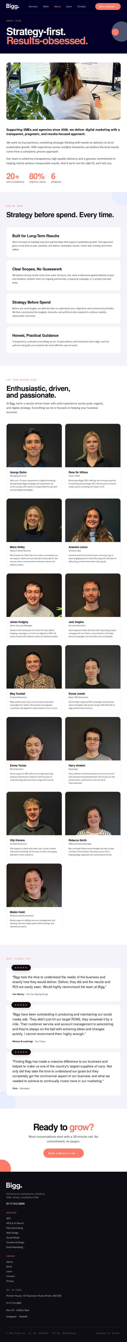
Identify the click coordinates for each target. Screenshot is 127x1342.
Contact (81, 6)
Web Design (12, 1232)
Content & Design (15, 1242)
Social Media (13, 1237)
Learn (69, 6)
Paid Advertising (14, 1228)
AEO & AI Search (15, 1223)
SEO (8, 1218)
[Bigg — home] (12, 6)
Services (33, 6)
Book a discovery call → (63, 1153)
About (57, 6)
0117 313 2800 (15, 1203)
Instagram (11, 1316)
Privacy (10, 1281)
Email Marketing (14, 1247)
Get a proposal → (108, 6)
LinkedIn (23, 1316)
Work (46, 6)
